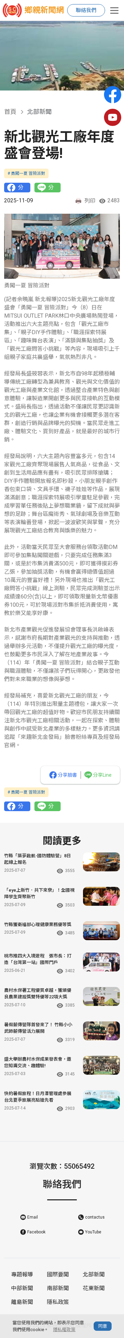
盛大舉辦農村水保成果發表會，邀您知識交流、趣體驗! (37, 1062)
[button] (59, 83)
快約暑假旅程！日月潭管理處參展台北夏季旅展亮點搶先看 (37, 1097)
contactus (95, 1217)
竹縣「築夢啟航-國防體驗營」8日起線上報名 (37, 859)
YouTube (93, 1232)
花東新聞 (94, 1288)
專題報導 (22, 1274)
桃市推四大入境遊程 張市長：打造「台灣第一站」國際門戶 (37, 959)
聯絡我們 (86, 10)
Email (32, 1217)
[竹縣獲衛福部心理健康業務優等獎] (101, 930)
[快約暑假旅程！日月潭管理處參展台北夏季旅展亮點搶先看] (101, 1099)
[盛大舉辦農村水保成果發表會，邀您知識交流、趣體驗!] (101, 1065)
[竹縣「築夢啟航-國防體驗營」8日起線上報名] (101, 861)
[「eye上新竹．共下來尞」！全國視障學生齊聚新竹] (101, 896)
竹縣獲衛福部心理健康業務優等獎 (37, 924)
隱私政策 (58, 1302)
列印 (89, 201)
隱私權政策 (64, 1329)
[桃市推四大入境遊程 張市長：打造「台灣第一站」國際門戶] (101, 962)
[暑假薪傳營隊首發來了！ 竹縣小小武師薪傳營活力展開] (101, 1030)
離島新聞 (22, 1302)
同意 (102, 1326)
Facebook (36, 1232)
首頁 (10, 111)
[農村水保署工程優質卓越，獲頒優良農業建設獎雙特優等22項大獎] (101, 996)
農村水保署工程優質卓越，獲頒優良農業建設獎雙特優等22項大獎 (37, 994)
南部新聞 (58, 1288)
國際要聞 (58, 1274)
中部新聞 (22, 1288)
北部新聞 (94, 1274)
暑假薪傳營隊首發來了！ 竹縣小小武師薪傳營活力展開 (38, 1028)
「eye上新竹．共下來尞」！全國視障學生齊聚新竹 (39, 894)
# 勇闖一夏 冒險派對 (26, 173)
